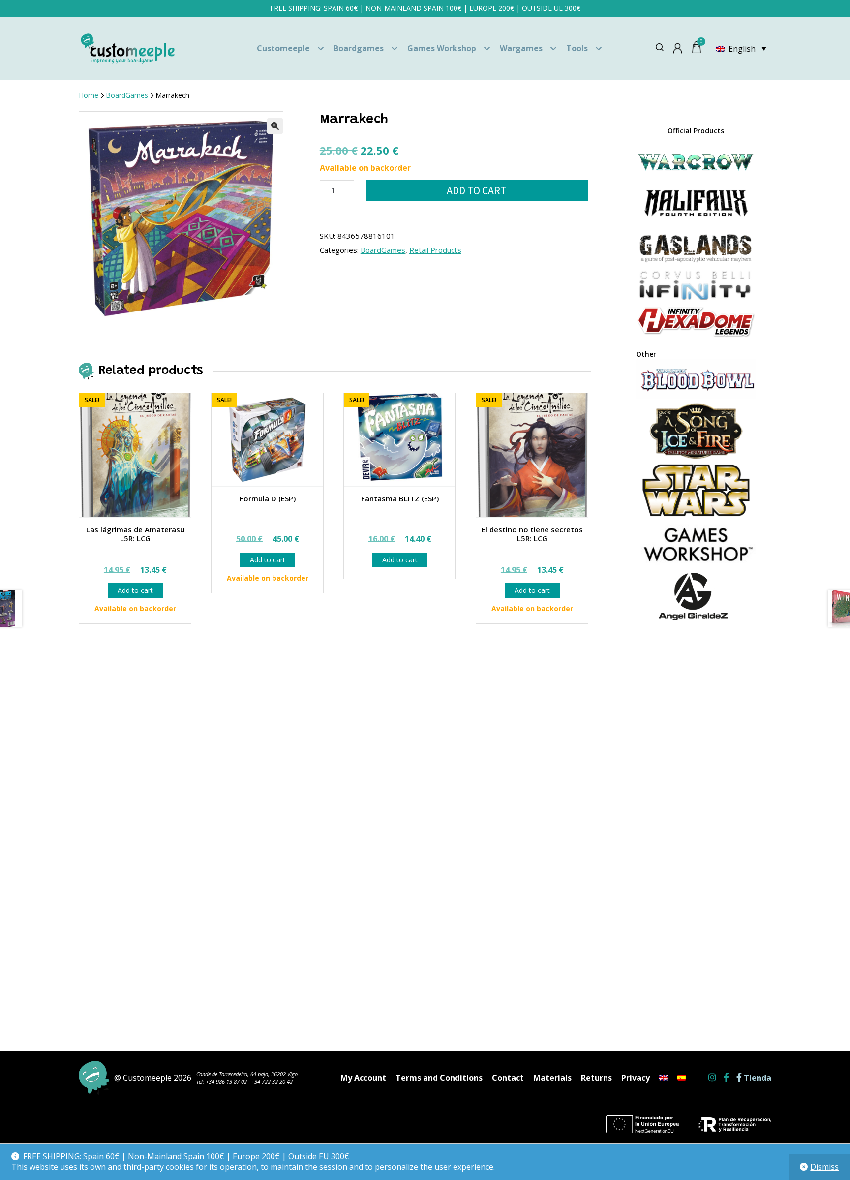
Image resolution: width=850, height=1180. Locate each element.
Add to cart (477, 190)
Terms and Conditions (439, 1077)
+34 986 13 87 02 (226, 1081)
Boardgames (359, 48)
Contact (508, 1077)
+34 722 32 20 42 (272, 1081)
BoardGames (127, 95)
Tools (577, 48)
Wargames (521, 48)
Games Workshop (441, 48)
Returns (596, 1077)
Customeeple (283, 48)
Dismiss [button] (824, 1166)
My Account (363, 1077)
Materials (552, 1077)
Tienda (756, 1078)
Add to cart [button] (135, 590)
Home (88, 95)
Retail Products (435, 250)
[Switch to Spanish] (681, 1078)
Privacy (635, 1077)
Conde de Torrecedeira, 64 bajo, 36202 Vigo (247, 1074)
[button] (275, 126)
